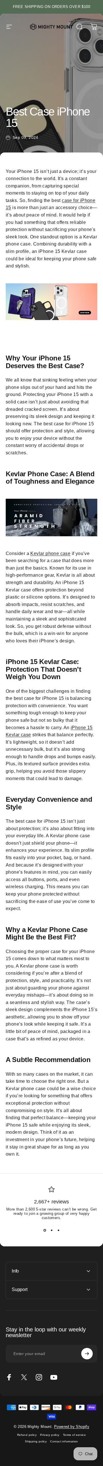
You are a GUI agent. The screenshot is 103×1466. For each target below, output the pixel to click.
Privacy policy (50, 1434)
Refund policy (27, 1434)
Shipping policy (36, 1441)
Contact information (64, 1441)
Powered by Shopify (71, 1426)
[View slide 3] (58, 1230)
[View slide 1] (44, 1230)
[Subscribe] (87, 1353)
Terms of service (74, 1434)
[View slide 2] (51, 1230)
